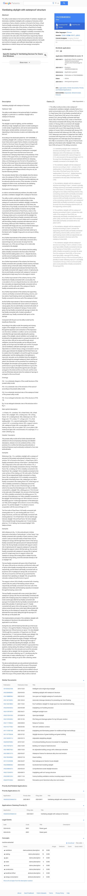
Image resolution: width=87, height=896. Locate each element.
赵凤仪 (78, 35)
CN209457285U (8, 742)
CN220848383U (8, 692)
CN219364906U (8, 757)
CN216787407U (8, 711)
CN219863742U (8, 749)
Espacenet (68, 93)
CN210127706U (8, 727)
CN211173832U (8, 723)
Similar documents (73, 88)
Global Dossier (76, 93)
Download (71, 843)
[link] (8, 850)
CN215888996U (8, 696)
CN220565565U (8, 708)
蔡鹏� (68, 35)
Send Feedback (29, 893)
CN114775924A (8, 734)
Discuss (58, 95)
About (19, 893)
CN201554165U (8, 715)
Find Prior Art (76, 24)
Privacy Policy (60, 893)
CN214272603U (8, 700)
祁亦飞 (73, 35)
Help (68, 893)
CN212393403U (8, 719)
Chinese (69, 32)
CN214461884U (8, 704)
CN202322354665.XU (10, 799)
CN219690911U (8, 738)
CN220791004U (8, 780)
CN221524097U (8, 772)
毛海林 (64, 35)
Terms (51, 893)
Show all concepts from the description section (18, 881)
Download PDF (63, 24)
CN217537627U (8, 746)
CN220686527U (8, 768)
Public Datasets (41, 893)
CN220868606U (8, 765)
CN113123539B (8, 761)
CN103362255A (8, 688)
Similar (60, 27)
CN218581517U (8, 753)
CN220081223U (8, 776)
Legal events (63, 88)
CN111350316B (8, 730)
